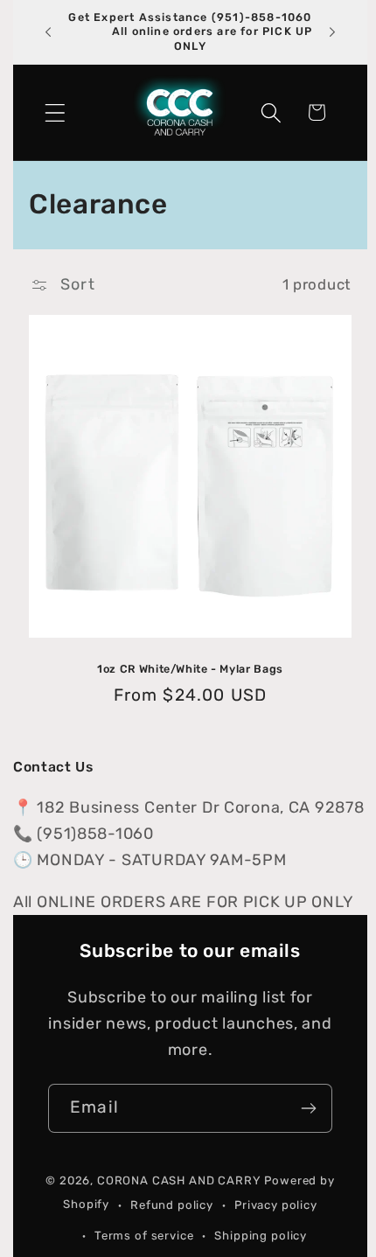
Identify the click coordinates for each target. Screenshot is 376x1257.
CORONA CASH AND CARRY (179, 1180)
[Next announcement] (332, 32)
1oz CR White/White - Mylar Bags (190, 668)
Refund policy (171, 1205)
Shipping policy (260, 1235)
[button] (55, 112)
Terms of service (143, 1235)
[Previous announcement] (48, 32)
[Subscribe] (308, 1108)
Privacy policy (275, 1205)
